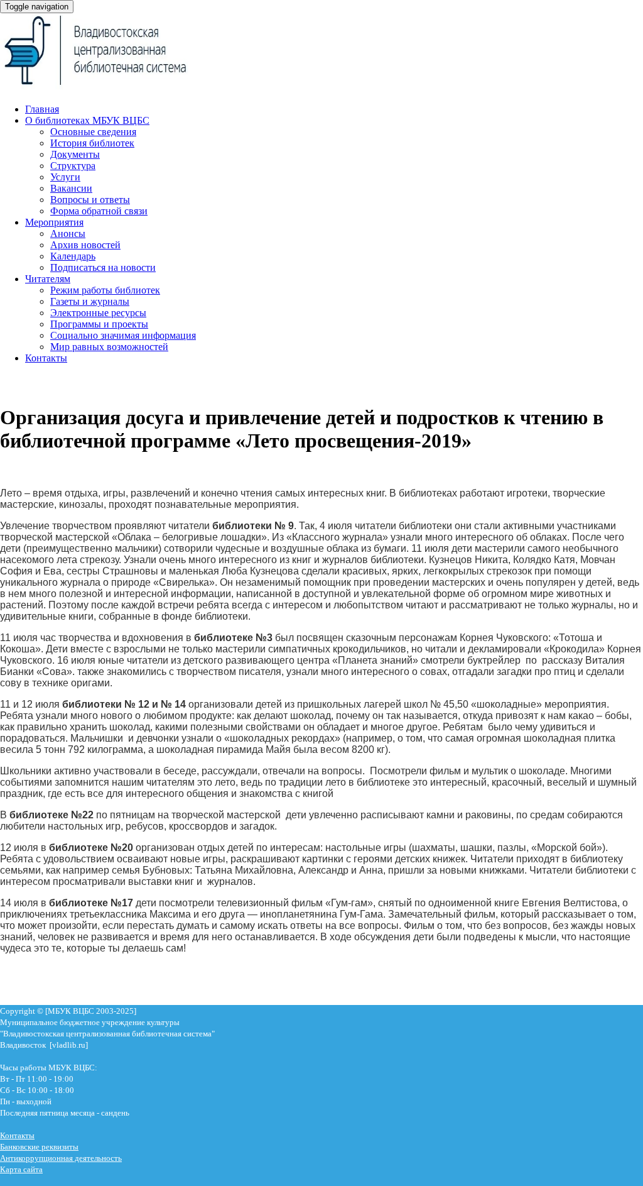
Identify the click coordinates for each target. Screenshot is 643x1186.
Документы (75, 154)
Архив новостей (85, 244)
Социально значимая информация (123, 335)
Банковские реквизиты (39, 1146)
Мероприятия (54, 222)
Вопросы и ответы (90, 199)
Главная (42, 109)
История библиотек (92, 143)
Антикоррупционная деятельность (61, 1158)
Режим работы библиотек (105, 290)
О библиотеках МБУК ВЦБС (87, 120)
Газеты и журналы (89, 301)
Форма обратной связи (99, 211)
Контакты (46, 358)
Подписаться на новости (103, 267)
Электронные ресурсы (98, 312)
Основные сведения (93, 131)
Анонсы (67, 233)
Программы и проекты (99, 324)
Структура (72, 165)
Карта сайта (21, 1169)
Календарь (72, 256)
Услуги (65, 177)
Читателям (47, 278)
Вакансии (71, 188)
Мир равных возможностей (109, 346)
